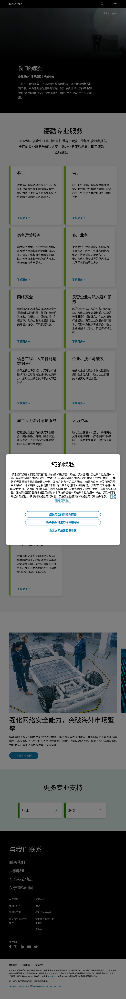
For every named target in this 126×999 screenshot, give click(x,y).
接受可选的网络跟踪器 (63, 514)
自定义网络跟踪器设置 (63, 530)
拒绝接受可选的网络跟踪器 (63, 522)
